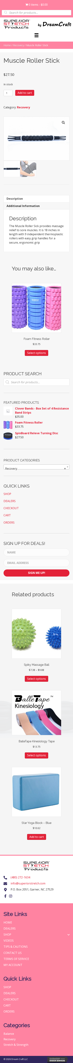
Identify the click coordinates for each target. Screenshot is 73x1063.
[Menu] (36, 35)
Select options (36, 353)
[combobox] (36, 466)
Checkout (11, 508)
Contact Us (13, 953)
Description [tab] (15, 199)
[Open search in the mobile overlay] (36, 12)
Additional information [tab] (23, 206)
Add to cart (25, 93)
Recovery (18, 45)
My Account (13, 965)
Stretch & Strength (16, 1045)
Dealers (10, 501)
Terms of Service (16, 959)
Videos (9, 941)
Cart (7, 515)
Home (7, 45)
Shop (7, 494)
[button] (63, 122)
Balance (9, 1034)
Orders (9, 522)
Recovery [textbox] (35, 468)
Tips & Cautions (16, 947)
